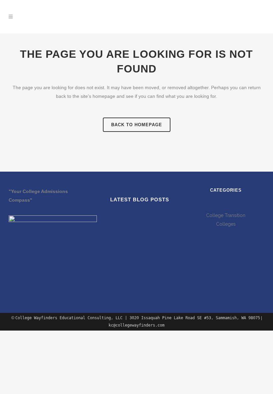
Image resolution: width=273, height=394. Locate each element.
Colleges (226, 224)
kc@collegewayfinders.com (228, 19)
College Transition (225, 215)
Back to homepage (136, 124)
